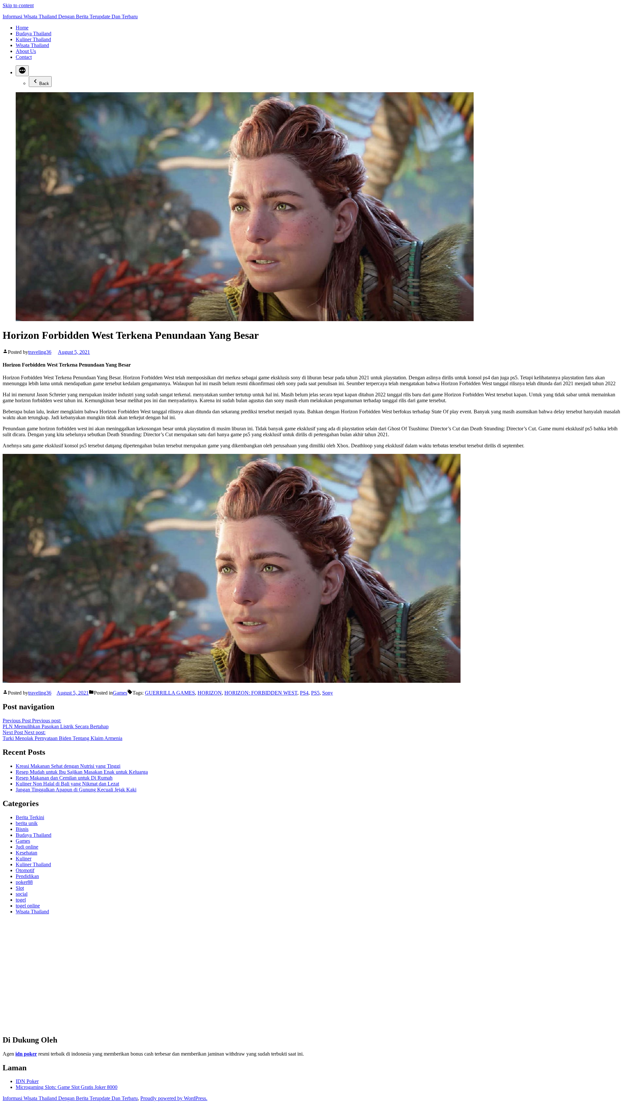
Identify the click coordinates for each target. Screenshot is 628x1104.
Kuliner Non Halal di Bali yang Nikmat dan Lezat (67, 783)
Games (120, 693)
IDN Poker (27, 1081)
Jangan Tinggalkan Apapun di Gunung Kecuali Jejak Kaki (76, 789)
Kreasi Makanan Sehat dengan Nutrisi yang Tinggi (68, 766)
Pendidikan (27, 876)
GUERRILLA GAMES (170, 693)
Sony (327, 693)
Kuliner (23, 858)
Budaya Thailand (33, 33)
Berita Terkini (30, 817)
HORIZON (210, 693)
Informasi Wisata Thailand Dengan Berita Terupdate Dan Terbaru (70, 16)
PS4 (304, 693)
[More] (22, 70)
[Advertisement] (199, 977)
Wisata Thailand (32, 45)
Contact (24, 57)
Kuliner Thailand (33, 39)
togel (21, 900)
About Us (26, 51)
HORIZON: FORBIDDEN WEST (260, 693)
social (21, 894)
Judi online (27, 847)
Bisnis (22, 829)
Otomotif (25, 870)
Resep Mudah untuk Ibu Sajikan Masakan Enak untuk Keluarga (82, 772)
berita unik (27, 823)
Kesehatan (26, 852)
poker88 (24, 882)
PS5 (315, 693)
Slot (20, 888)
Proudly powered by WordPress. (173, 1098)
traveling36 (39, 352)
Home (22, 27)
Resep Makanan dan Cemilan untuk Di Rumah (64, 778)
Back (44, 83)
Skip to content (18, 5)
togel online (28, 905)
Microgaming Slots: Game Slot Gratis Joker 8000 (66, 1087)
